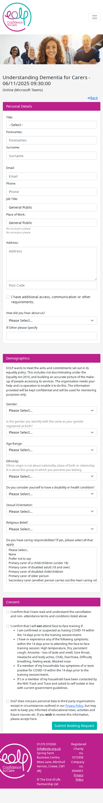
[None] (51, 554)
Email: (10, 168)
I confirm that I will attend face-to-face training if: (54, 657)
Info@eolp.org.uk (49, 749)
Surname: (13, 147)
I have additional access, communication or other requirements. (51, 299)
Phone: (11, 183)
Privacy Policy (74, 706)
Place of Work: (15, 214)
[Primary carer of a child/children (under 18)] (51, 563)
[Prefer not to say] (51, 559)
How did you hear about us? (25, 313)
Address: (12, 243)
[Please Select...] (51, 550)
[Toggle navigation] (94, 17)
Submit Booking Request (74, 725)
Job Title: (12, 199)
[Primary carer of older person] (51, 576)
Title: (9, 117)
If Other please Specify (21, 328)
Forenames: (14, 132)
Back (94, 98)
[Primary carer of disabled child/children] (51, 572)
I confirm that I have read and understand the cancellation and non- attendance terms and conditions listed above (51, 614)
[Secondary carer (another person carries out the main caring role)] (51, 580)
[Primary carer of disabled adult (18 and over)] (51, 567)
